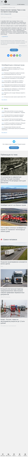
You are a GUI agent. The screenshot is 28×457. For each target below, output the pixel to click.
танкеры (23, 40)
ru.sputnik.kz (5, 36)
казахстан (18, 43)
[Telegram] (20, 55)
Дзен (2, 266)
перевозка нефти (18, 40)
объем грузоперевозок (11, 41)
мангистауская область (10, 43)
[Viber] (14, 55)
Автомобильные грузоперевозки (8, 325)
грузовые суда (3, 41)
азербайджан (22, 43)
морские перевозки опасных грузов (7, 40)
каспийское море (4, 44)
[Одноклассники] (11, 55)
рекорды (4, 43)
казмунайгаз (18, 41)
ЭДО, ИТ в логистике (5, 297)
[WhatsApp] (17, 55)
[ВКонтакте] (8, 55)
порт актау (23, 41)
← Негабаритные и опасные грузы (8, 7)
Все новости (4, 99)
